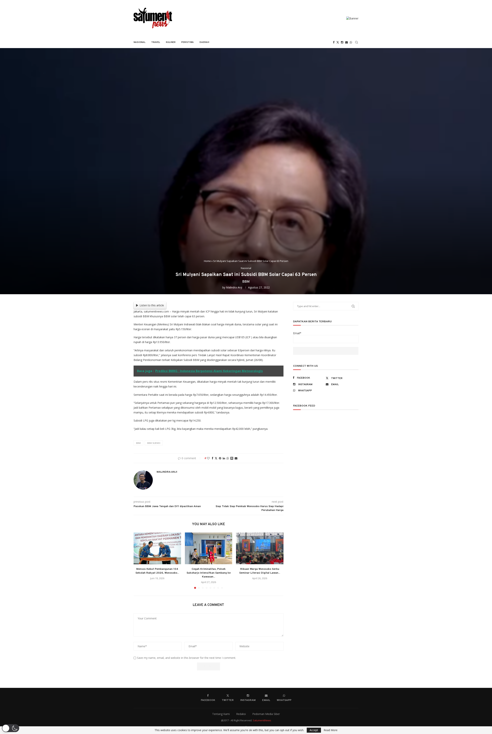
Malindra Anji (234, 287)
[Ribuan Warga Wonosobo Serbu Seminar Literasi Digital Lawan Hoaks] (259, 548)
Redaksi (241, 714)
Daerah (204, 42)
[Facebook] (333, 42)
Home (207, 261)
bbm (138, 443)
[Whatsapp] (351, 42)
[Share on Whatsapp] (228, 458)
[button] (138, 560)
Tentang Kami (221, 714)
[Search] (356, 42)
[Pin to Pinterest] (220, 458)
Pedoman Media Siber (266, 714)
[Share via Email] (236, 458)
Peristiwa (187, 42)
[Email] (346, 42)
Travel (155, 42)
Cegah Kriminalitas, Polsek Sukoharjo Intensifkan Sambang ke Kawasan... (208, 573)
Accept (314, 730)
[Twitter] (337, 42)
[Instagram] (342, 42)
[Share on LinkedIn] (224, 458)
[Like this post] (208, 458)
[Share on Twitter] (216, 458)
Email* (297, 333)
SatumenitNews (262, 720)
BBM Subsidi (153, 443)
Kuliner (170, 42)
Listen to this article (152, 305)
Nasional (139, 42)
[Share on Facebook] (212, 458)
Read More (330, 730)
